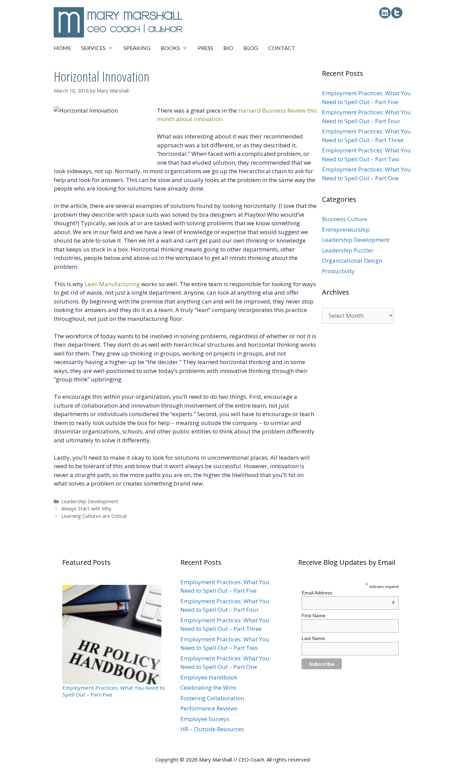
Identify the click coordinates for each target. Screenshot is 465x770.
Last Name (313, 638)
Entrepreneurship (346, 229)
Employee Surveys (204, 719)
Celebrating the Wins (208, 687)
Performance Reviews (209, 708)
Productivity (338, 271)
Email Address (349, 592)
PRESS (205, 48)
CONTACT (281, 48)
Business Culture (344, 219)
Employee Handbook (208, 677)
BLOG (250, 48)
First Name (313, 615)
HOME (62, 48)
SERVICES (93, 48)
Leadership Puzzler (347, 250)
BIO (228, 48)
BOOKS (170, 48)
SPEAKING (137, 48)
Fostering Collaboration (212, 698)
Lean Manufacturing (112, 284)
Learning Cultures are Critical (94, 516)
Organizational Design (352, 260)
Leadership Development (89, 501)
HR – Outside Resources (212, 729)
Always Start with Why (86, 508)
